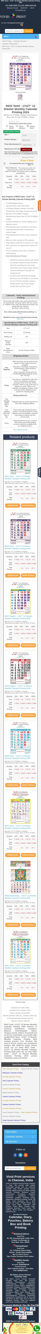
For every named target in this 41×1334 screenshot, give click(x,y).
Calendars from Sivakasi (17, 1010)
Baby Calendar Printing (29, 1112)
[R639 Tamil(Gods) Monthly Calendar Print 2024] (20, 877)
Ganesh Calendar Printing (11, 1088)
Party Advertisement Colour (14, 144)
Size (6, 135)
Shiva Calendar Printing (11, 1081)
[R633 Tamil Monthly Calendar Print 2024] (20, 97)
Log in (32, 8)
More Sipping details (20, 429)
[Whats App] (36, 1328)
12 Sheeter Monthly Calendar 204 (18, 1018)
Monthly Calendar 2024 (11, 1015)
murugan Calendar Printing (12, 1100)
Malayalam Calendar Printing (13, 1073)
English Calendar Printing (29, 1069)
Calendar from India (18, 1008)
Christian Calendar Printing (12, 1108)
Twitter (20, 1155)
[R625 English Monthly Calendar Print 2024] (20, 667)
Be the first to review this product (20, 123)
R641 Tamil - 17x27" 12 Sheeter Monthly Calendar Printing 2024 (18, 967)
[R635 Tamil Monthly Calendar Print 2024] (20, 737)
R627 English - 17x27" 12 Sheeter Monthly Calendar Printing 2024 (18, 617)
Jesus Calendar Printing (11, 1112)
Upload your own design (13, 149)
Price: (24, 160)
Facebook (15, 1155)
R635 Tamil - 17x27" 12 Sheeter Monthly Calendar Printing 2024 (18, 757)
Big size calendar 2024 (19, 1021)
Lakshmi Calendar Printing (12, 1096)
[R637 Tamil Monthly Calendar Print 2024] (20, 807)
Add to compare (22, 126)
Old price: (25, 157)
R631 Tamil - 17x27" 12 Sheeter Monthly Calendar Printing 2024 (18, 477)
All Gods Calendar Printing (12, 1077)
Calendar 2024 (28, 1015)
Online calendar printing (18, 1013)
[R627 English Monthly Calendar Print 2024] (20, 598)
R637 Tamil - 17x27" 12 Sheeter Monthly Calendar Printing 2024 (18, 827)
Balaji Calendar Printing (11, 1092)
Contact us (39, 205)
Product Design (10, 139)
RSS (26, 1155)
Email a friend (32, 126)
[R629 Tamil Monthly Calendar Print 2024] (20, 528)
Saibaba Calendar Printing (12, 1104)
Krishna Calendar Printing (11, 1085)
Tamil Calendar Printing (11, 1069)
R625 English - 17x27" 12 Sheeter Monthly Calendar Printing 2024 (18, 687)
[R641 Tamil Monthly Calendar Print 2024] (20, 947)
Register (24, 8)
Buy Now (20, 319)
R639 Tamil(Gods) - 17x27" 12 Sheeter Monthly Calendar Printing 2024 (20, 897)
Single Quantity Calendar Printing (14, 1120)
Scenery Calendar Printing (12, 1116)
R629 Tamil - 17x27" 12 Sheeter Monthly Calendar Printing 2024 (18, 547)
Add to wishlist (11, 127)
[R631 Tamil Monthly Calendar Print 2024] (20, 458)
